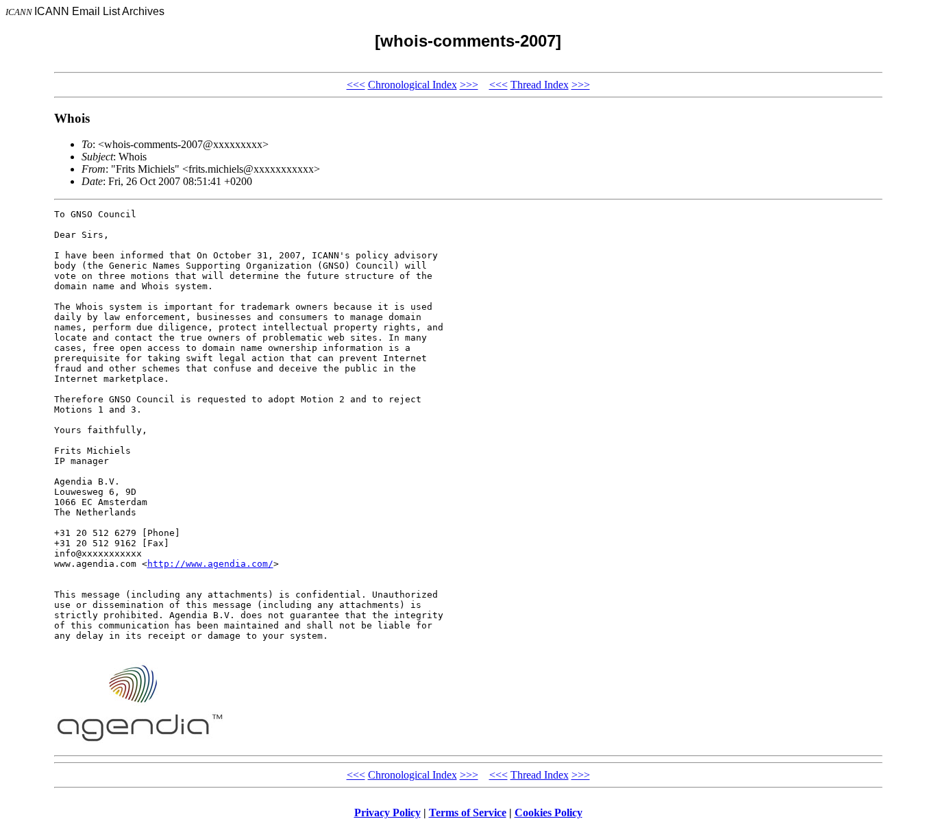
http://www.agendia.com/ (210, 564)
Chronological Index (412, 84)
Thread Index (539, 84)
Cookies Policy (548, 812)
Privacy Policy (387, 812)
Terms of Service (467, 812)
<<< (356, 84)
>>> (469, 84)
